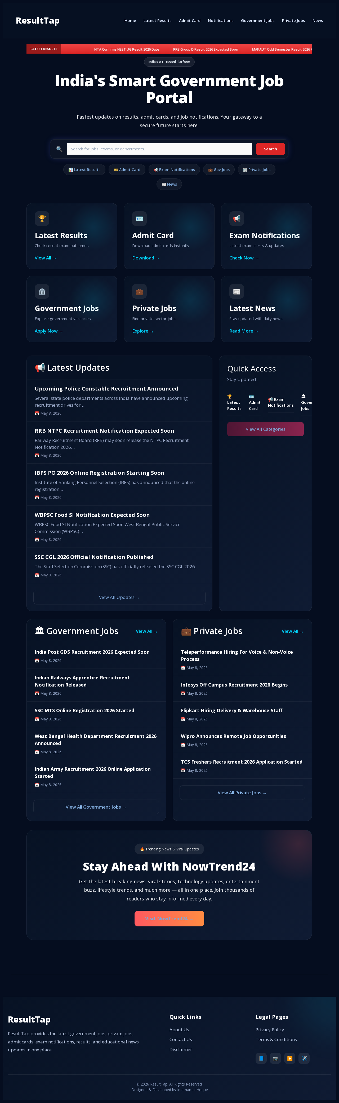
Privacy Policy (270, 1029)
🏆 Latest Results (234, 402)
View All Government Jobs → (96, 807)
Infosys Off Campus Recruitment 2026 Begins (234, 684)
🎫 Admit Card (127, 169)
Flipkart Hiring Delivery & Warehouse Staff (231, 710)
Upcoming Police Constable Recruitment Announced (106, 388)
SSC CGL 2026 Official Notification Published (94, 557)
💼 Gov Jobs (219, 169)
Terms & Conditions (276, 1039)
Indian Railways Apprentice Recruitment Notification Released (82, 681)
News (318, 20)
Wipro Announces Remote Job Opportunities (233, 736)
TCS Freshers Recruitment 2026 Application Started (241, 762)
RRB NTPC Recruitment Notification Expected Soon (104, 430)
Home (130, 20)
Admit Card (189, 20)
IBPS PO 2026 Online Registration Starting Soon (99, 472)
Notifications (221, 20)
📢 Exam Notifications (174, 169)
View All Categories (266, 429)
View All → (147, 631)
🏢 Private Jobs (256, 169)
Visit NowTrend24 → (169, 918)
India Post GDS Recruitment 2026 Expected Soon (92, 652)
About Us (179, 1029)
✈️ (304, 1058)
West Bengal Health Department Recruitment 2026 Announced (96, 739)
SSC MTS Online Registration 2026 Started (84, 710)
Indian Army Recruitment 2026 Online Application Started (93, 772)
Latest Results (158, 20)
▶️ (290, 1058)
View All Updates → (119, 597)
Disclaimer (181, 1049)
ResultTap (38, 20)
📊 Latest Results (84, 169)
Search (270, 148)
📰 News (169, 184)
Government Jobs (258, 20)
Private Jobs (293, 20)
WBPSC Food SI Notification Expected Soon (92, 514)
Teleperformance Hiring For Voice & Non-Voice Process (237, 655)
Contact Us (181, 1039)
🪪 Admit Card (255, 402)
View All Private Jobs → (242, 793)
